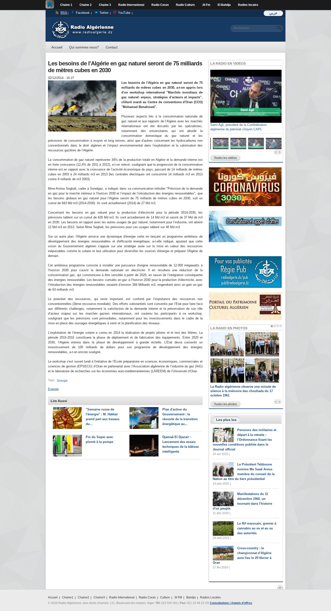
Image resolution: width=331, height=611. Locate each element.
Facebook (83, 13)
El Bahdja (224, 5)
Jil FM (178, 597)
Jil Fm (206, 5)
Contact (112, 47)
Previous (275, 152)
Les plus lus (226, 420)
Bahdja (191, 597)
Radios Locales (210, 597)
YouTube (124, 13)
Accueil (51, 5)
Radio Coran (160, 5)
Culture (165, 597)
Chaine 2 (85, 5)
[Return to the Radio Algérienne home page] (82, 22)
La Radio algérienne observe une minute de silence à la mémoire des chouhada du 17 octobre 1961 (243, 391)
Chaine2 (83, 597)
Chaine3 (99, 597)
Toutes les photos (225, 404)
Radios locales (248, 5)
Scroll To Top (280, 587)
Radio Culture (185, 5)
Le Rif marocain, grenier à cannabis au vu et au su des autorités (256, 528)
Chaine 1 (66, 5)
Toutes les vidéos (225, 158)
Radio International (131, 5)
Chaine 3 (105, 5)
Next (280, 152)
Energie (62, 380)
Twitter (104, 13)
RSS (64, 13)
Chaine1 (67, 597)
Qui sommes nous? (84, 47)
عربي (273, 13)
